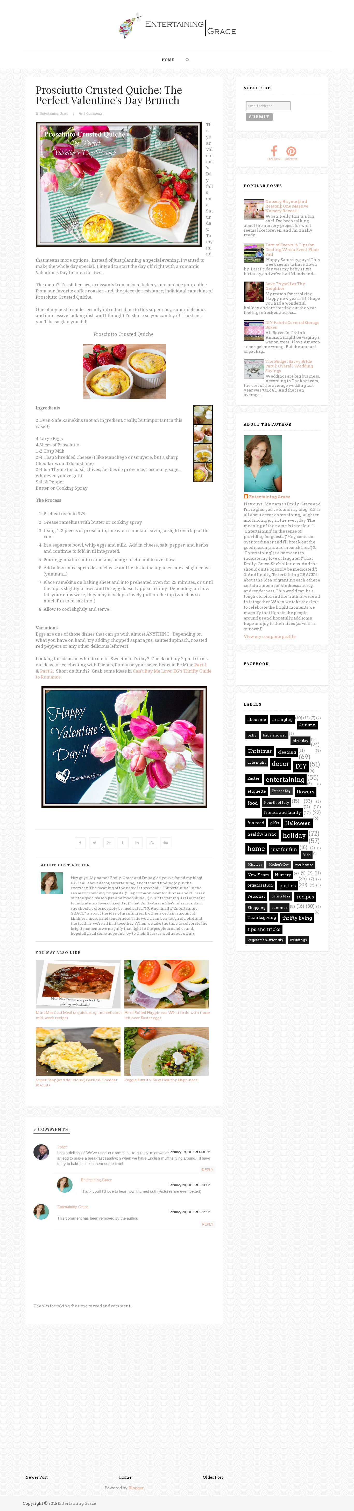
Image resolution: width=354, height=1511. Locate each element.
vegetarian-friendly (265, 940)
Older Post (213, 1477)
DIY (301, 766)
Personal (256, 896)
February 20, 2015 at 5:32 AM (189, 1212)
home (256, 848)
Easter (253, 778)
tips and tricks (263, 929)
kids (306, 855)
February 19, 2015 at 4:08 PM (189, 1152)
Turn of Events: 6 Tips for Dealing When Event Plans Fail (292, 250)
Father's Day (281, 791)
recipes (305, 897)
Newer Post (36, 1477)
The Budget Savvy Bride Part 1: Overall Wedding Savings (289, 366)
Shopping (256, 907)
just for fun (284, 849)
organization (260, 885)
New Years (258, 875)
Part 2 (46, 671)
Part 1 (200, 665)
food (252, 803)
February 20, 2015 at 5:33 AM (189, 1185)
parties (287, 885)
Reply (207, 1170)
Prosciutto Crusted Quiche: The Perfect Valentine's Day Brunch (109, 95)
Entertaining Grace (54, 113)
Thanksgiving (261, 917)
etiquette (256, 791)
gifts (274, 823)
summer (279, 907)
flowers (305, 791)
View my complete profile (270, 636)
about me (256, 719)
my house (304, 865)
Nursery (283, 875)
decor (280, 764)
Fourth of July (276, 802)
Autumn (307, 725)
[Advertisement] (124, 1364)
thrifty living (297, 918)
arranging (282, 719)
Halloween (298, 823)
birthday (300, 741)
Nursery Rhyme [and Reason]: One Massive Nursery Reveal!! (286, 206)
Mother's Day (278, 864)
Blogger (136, 1488)
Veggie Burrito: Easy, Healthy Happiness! (161, 1080)
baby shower (274, 735)
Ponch (62, 1147)
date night (256, 762)
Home (168, 60)
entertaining (285, 779)
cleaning (287, 752)
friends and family (282, 812)
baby (252, 735)
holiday (294, 835)
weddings (298, 940)
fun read (255, 823)
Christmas (259, 751)
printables (280, 896)
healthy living (262, 834)
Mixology (254, 864)
